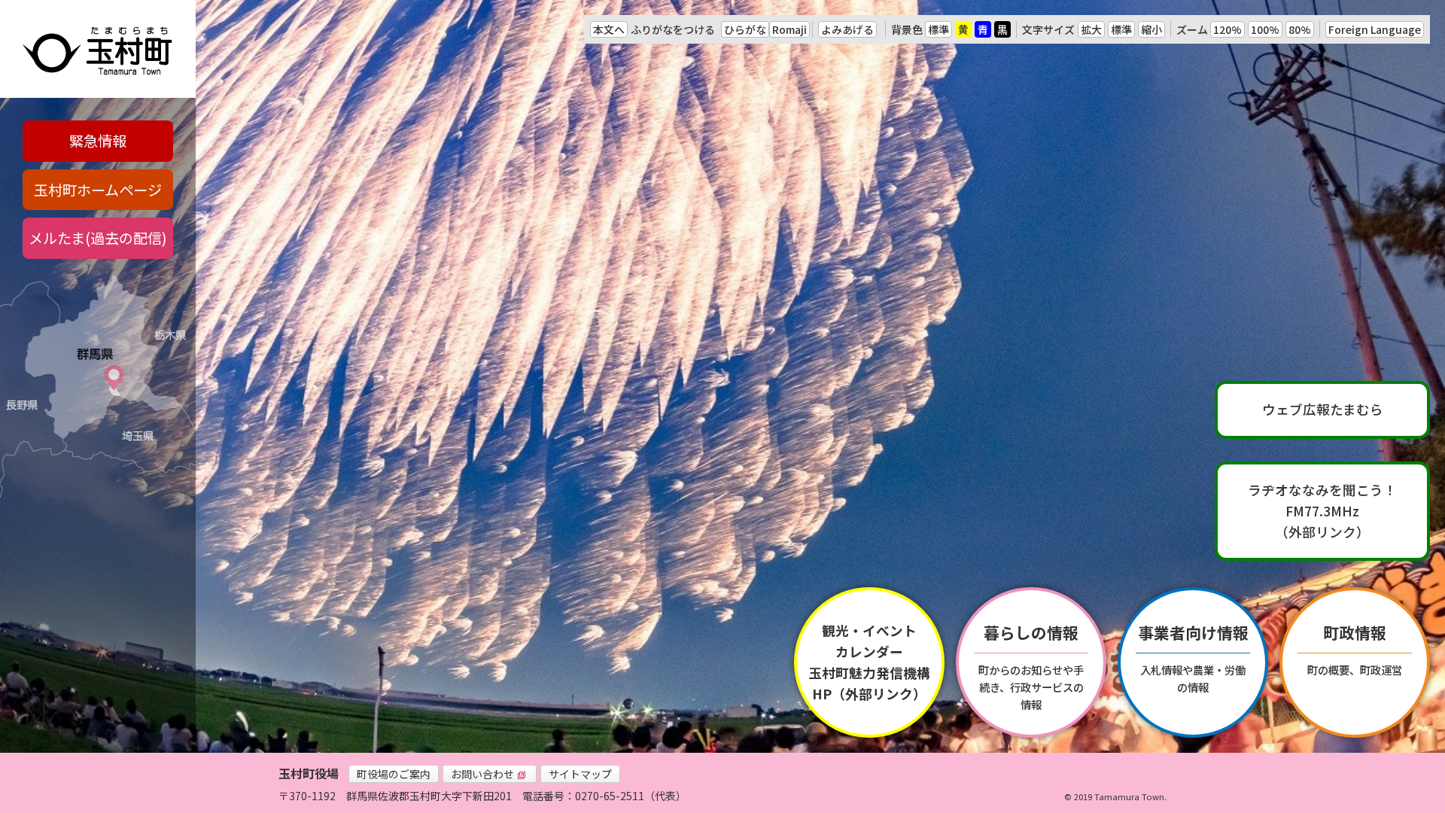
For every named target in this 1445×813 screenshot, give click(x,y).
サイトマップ (580, 773)
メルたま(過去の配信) (98, 237)
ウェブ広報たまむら (1322, 409)
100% (1265, 29)
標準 (938, 29)
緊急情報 (97, 140)
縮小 (1151, 29)
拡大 (1091, 29)
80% (1299, 29)
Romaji (789, 29)
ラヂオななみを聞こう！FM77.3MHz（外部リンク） (1322, 510)
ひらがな (745, 29)
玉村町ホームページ (98, 189)
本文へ (609, 29)
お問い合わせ (482, 773)
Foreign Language (1374, 29)
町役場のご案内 (393, 773)
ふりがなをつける (673, 29)
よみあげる (847, 29)
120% (1227, 29)
